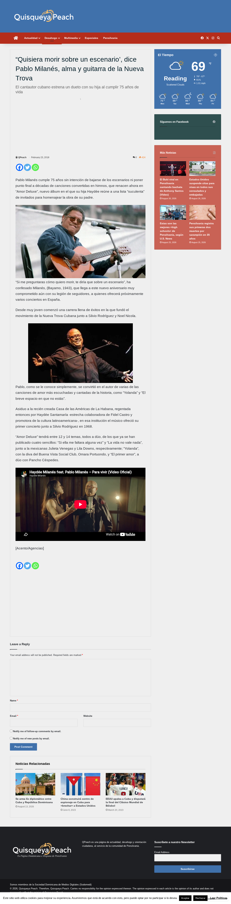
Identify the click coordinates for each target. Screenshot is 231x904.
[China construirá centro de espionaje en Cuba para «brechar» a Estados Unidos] (80, 784)
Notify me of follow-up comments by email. (37, 731)
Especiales (91, 38)
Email (14, 716)
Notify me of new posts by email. (31, 738)
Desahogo (51, 38)
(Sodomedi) (85, 884)
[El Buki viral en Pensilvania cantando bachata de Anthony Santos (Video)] (173, 168)
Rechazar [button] (200, 898)
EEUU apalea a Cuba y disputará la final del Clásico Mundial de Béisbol (125, 802)
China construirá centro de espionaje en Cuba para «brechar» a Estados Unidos (78, 802)
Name (14, 700)
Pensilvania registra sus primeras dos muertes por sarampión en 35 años (201, 231)
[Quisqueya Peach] (44, 16)
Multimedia (71, 38)
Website (87, 716)
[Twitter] (27, 167)
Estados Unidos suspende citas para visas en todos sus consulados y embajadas (201, 187)
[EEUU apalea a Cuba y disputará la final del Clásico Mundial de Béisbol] (125, 784)
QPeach (22, 157)
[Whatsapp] (35, 167)
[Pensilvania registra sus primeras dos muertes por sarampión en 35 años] (202, 212)
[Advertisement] (80, 126)
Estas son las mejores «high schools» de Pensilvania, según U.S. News (171, 231)
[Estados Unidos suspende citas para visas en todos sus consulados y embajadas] (202, 168)
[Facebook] (19, 167)
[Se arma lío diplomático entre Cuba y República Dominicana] (35, 784)
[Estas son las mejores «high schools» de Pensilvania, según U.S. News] (173, 212)
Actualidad (31, 38)
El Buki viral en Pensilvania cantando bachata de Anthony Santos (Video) (172, 187)
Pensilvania (110, 38)
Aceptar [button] (185, 898)
